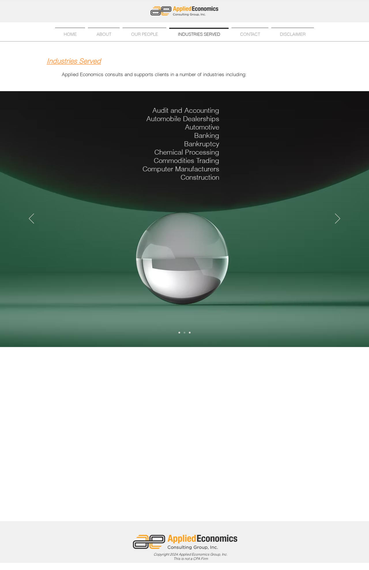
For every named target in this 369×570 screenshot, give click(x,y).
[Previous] (31, 218)
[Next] (337, 218)
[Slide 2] (184, 332)
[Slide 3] (190, 332)
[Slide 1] (179, 332)
